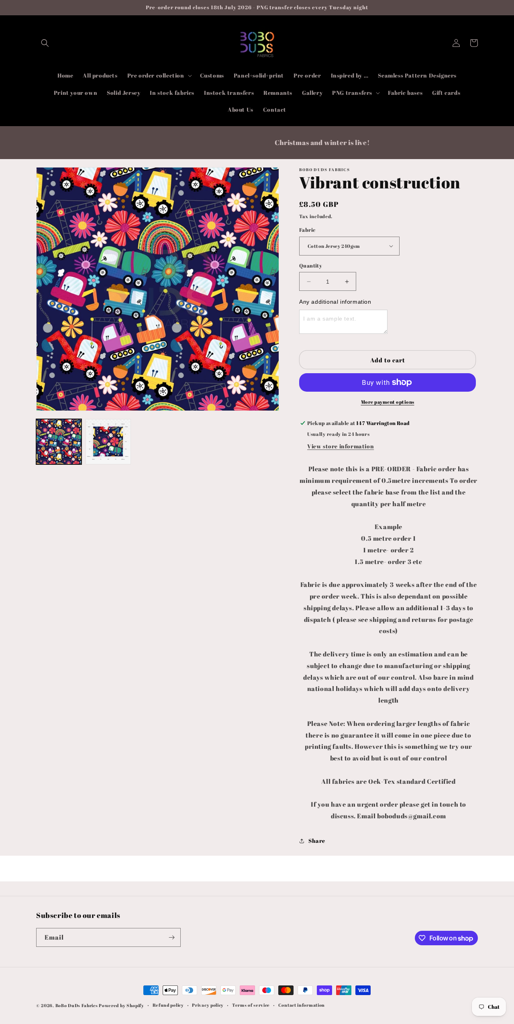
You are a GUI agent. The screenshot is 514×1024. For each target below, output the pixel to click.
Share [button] (316, 840)
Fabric (307, 229)
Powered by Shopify (121, 1005)
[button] (45, 43)
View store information (340, 446)
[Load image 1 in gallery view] (59, 441)
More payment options (387, 402)
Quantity (310, 265)
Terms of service (251, 1005)
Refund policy (168, 1005)
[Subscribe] (171, 937)
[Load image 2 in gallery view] (108, 441)
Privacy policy (208, 1005)
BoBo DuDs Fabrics (77, 1005)
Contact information (301, 1005)
